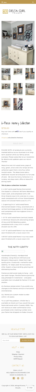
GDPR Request (18, 359)
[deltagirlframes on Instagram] (22, 378)
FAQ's (18, 352)
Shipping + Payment (18, 354)
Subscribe (27, 340)
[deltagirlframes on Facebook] (14, 378)
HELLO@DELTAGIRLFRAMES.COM (18, 372)
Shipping (5, 137)
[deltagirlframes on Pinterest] (18, 378)
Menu (5, 2)
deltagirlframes (20, 385)
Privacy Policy (18, 356)
